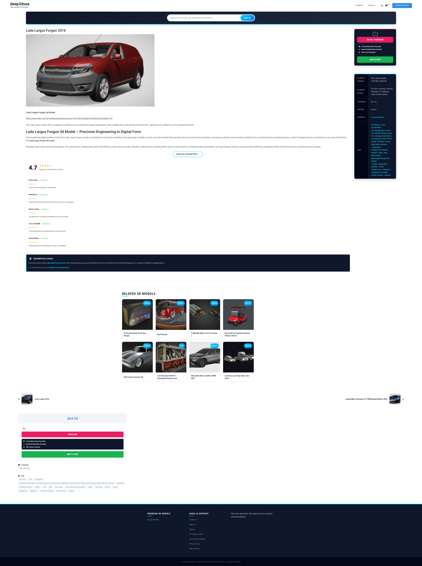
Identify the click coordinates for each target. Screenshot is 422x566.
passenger (383, 164)
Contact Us (193, 519)
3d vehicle (375, 125)
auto (383, 125)
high (380, 153)
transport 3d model (379, 172)
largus (374, 164)
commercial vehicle (379, 150)
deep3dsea (19, 4)
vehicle (387, 175)
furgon (374, 153)
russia (381, 166)
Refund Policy (194, 548)
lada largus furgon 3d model (380, 159)
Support (192, 529)
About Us (192, 524)
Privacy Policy (194, 544)
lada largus (376, 155)
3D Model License (196, 534)
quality (374, 166)
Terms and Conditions (197, 539)
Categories (359, 5)
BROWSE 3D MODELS (402, 5)
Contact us (371, 5)
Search (247, 18)
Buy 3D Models (153, 519)
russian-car (375, 169)
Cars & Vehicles (377, 117)
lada (385, 153)
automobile (376, 127)
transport (386, 169)
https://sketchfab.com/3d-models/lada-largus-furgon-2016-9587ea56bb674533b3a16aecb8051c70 (69, 118)
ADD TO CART (375, 60)
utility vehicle (377, 175)
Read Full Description (187, 154)
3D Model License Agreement (59, 267)
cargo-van (376, 147)
